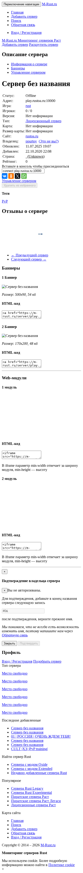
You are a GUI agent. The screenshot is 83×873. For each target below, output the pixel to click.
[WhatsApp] (24, 176)
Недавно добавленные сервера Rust (39, 773)
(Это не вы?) (49, 141)
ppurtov (31, 141)
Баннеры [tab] (18, 68)
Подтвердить (29, 643)
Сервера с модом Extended (31, 769)
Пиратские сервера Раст (30, 797)
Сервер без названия (27, 728)
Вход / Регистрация (26, 33)
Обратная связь (23, 25)
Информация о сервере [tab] (29, 64)
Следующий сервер (28, 259)
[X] (17, 176)
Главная (17, 12)
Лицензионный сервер (43, 121)
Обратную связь (15, 635)
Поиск (16, 21)
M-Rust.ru (49, 4)
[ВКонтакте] (4, 176)
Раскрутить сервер (43, 44)
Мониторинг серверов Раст (31, 40)
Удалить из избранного (20, 185)
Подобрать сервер (47, 661)
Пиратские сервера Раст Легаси (36, 801)
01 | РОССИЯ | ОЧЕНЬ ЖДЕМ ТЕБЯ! (41, 736)
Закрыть (9, 643)
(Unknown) (35, 156)
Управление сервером (28, 72)
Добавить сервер (24, 16)
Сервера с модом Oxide (29, 764)
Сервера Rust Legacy (27, 788)
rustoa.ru (32, 136)
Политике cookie (61, 865)
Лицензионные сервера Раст (33, 805)
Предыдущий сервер (29, 255)
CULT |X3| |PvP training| (29, 749)
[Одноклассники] (11, 176)
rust (28, 106)
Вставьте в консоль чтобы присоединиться (35, 166)
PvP (5, 201)
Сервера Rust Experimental (31, 793)
